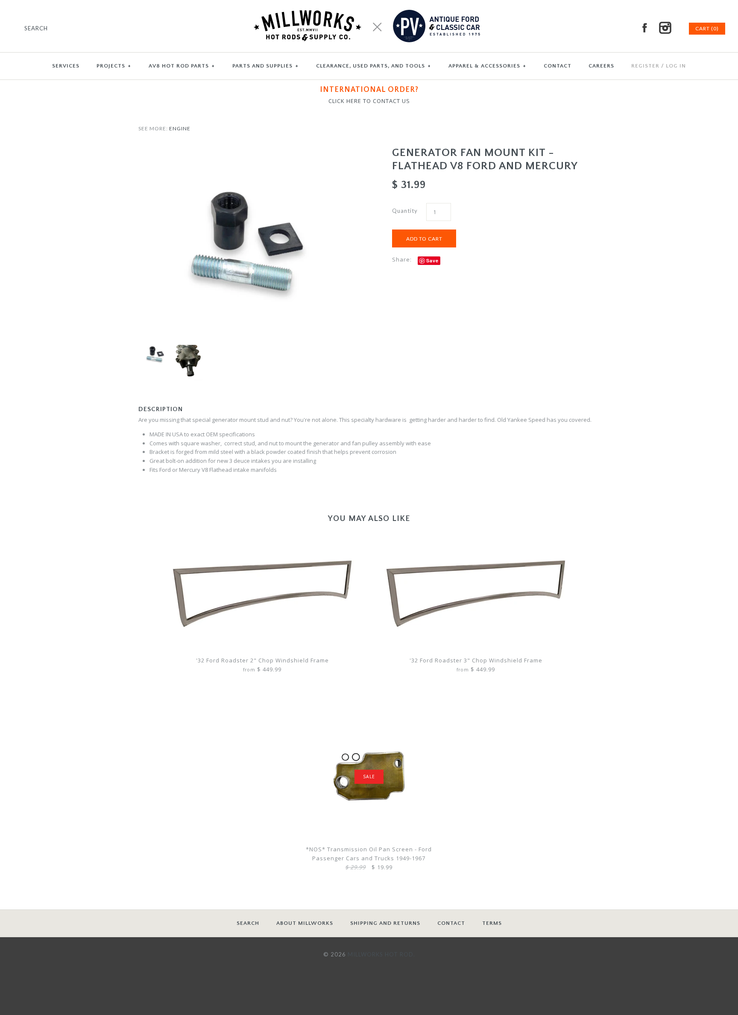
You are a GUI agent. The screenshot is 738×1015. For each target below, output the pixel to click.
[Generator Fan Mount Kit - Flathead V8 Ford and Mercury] (242, 150)
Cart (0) (707, 28)
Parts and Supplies (265, 66)
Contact (451, 923)
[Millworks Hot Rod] (369, 4)
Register (645, 66)
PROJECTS (114, 66)
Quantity (405, 210)
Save (432, 260)
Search (248, 923)
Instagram (665, 27)
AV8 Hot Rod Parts (182, 66)
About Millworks (304, 923)
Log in (676, 66)
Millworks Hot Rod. (381, 954)
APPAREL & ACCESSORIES (487, 66)
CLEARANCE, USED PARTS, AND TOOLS (373, 66)
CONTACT (557, 66)
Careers (601, 66)
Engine (179, 128)
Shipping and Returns (385, 923)
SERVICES (65, 66)
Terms (492, 923)
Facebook (644, 27)
